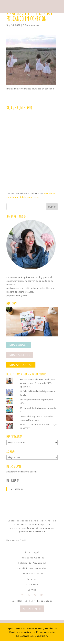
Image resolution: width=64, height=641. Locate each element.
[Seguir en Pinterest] (35, 595)
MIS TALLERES (19, 355)
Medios (32, 579)
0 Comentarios (31, 25)
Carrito (32, 589)
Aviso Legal (32, 552)
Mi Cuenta (32, 584)
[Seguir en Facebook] (22, 595)
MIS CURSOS (18, 345)
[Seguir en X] (28, 595)
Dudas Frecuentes (32, 573)
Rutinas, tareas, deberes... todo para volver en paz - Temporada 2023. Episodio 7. (37, 383)
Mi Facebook (12, 480)
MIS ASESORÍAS (20, 365)
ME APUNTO (32, 609)
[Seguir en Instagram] (41, 595)
